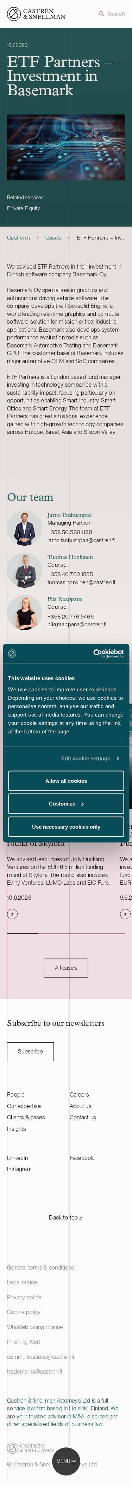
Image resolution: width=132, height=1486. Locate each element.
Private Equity (23, 208)
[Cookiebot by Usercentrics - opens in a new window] (94, 653)
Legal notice (22, 1282)
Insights (16, 1129)
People (16, 1094)
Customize (62, 804)
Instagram (19, 1169)
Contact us (83, 1117)
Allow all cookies (66, 780)
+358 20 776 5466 (71, 616)
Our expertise (24, 1106)
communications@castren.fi (40, 1357)
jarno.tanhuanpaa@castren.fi (81, 540)
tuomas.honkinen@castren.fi (81, 582)
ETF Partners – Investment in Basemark (101, 237)
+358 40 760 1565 (70, 574)
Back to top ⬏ (66, 1217)
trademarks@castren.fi (34, 1371)
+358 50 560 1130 (70, 532)
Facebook (82, 1158)
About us (81, 1106)
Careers (79, 1094)
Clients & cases (26, 1117)
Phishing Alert (23, 1342)
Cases (53, 237)
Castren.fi (18, 237)
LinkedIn (17, 1158)
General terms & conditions (40, 1267)
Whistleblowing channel (35, 1327)
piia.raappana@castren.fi (77, 624)
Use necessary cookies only (66, 826)
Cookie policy (23, 1312)
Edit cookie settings (86, 758)
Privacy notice (24, 1297)
